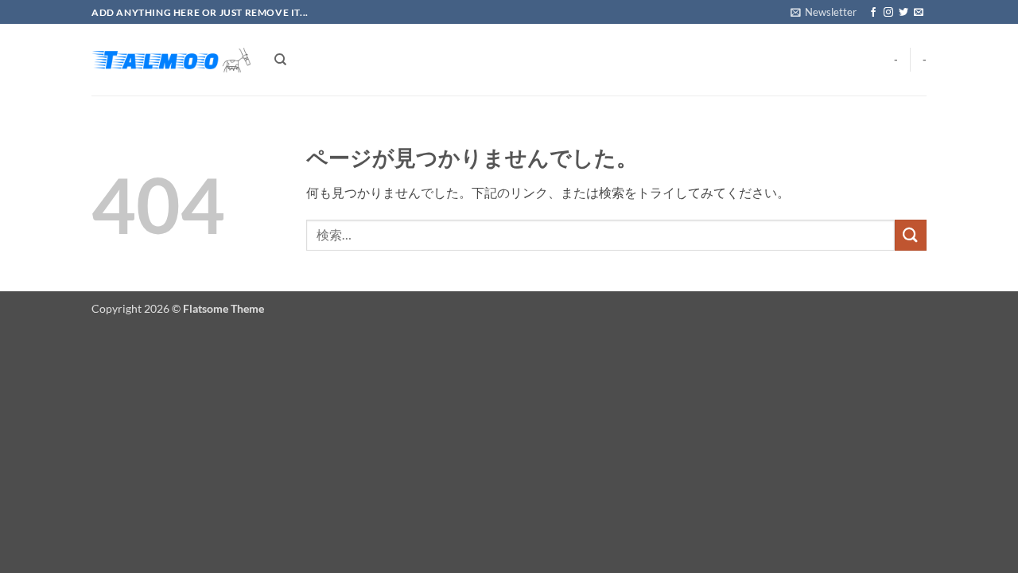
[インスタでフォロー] (888, 12)
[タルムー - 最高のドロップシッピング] (171, 60)
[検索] (280, 60)
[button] (824, 12)
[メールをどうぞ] (918, 12)
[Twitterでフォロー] (903, 12)
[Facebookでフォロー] (873, 12)
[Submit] (911, 235)
